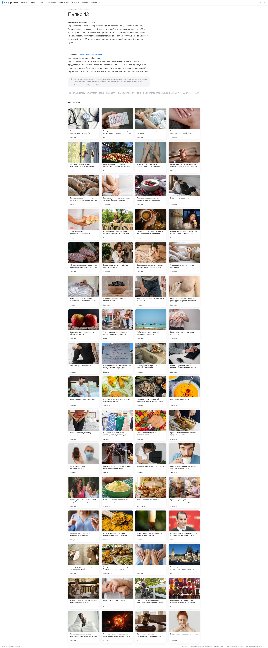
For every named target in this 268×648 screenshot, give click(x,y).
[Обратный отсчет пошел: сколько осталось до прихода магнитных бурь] (117, 627)
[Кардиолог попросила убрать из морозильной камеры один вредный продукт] (184, 224)
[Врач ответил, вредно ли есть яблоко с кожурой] (83, 325)
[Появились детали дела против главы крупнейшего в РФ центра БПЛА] (184, 157)
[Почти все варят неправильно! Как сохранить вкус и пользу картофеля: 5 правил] (117, 492)
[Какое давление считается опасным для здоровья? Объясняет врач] (83, 123)
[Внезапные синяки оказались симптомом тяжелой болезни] (184, 123)
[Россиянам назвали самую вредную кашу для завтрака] (150, 191)
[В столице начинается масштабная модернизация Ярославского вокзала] (184, 559)
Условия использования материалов (201, 646)
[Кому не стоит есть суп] (184, 392)
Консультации (72, 9)
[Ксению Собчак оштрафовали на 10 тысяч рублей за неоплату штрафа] (184, 526)
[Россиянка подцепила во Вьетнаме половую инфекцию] (83, 157)
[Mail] (3, 2)
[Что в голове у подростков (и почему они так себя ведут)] (117, 325)
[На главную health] (11, 2)
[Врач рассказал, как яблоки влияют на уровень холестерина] (117, 157)
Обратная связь (218, 646)
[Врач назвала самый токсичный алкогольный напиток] (150, 526)
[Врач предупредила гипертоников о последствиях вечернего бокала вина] (184, 492)
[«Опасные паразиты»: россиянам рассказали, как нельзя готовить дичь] (83, 258)
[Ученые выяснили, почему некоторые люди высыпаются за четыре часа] (83, 627)
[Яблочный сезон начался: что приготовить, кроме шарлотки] (150, 492)
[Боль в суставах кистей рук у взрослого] (184, 325)
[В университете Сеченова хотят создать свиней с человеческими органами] (83, 191)
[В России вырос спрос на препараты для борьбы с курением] (83, 526)
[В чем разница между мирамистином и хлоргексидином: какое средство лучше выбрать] (83, 459)
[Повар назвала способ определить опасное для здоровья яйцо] (83, 224)
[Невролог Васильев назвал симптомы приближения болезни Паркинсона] (150, 593)
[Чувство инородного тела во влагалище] (184, 258)
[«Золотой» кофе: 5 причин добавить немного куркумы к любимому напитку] (117, 526)
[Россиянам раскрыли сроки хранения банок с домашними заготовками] (184, 593)
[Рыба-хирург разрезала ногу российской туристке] (150, 325)
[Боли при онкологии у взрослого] (150, 459)
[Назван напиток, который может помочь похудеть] (117, 258)
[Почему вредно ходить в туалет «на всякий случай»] (83, 559)
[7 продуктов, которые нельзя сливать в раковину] (150, 358)
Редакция (185, 646)
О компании (10, 646)
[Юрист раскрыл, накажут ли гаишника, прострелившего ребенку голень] (150, 627)
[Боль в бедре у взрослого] (83, 358)
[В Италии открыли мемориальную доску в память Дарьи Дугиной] (117, 358)
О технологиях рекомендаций (234, 646)
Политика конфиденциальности (254, 646)
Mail (3, 646)
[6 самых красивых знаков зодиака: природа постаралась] (83, 593)
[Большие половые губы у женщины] (150, 123)
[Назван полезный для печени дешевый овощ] (150, 425)
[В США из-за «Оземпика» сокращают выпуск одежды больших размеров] (117, 425)
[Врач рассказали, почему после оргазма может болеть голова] (150, 258)
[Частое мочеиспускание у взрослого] (83, 425)
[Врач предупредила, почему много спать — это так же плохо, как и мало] (83, 291)
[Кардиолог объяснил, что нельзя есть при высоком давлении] (150, 224)
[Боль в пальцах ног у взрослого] (150, 559)
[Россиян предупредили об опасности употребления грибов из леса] (150, 392)
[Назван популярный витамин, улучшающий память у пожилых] (117, 224)
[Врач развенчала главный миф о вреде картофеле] (184, 425)
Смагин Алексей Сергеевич (90, 55)
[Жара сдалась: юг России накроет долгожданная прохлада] (117, 459)
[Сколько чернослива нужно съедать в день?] (117, 291)
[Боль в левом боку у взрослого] (83, 392)
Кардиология (84, 9)
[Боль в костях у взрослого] (117, 593)
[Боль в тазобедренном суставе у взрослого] (150, 291)
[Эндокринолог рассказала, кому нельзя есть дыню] (117, 392)
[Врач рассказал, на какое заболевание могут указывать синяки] (150, 157)
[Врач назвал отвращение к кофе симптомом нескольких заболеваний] (184, 459)
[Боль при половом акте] (184, 191)
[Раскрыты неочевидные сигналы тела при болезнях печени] (117, 191)
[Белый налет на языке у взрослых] (184, 627)
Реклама (18, 646)
